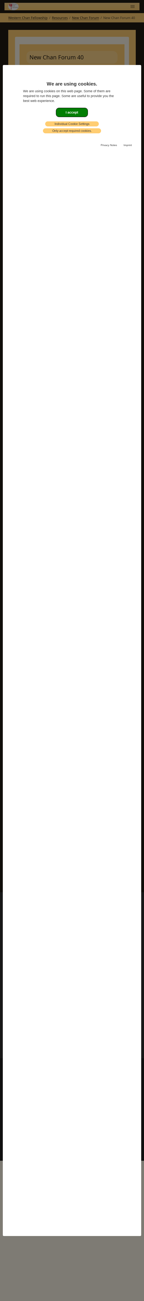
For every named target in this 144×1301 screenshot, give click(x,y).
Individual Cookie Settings (72, 123)
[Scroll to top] (8, 1292)
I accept (72, 112)
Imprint (128, 145)
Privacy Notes (109, 145)
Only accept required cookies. (72, 130)
